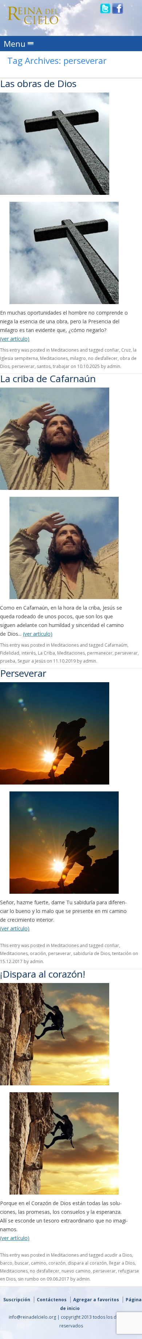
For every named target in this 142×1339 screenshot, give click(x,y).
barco (6, 1263)
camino (38, 1263)
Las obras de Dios (38, 83)
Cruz (126, 350)
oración (38, 953)
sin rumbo (28, 1279)
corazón (57, 1263)
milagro (78, 358)
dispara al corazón (87, 1263)
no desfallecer (103, 358)
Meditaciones (65, 350)
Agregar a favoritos (96, 1300)
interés (28, 653)
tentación (121, 953)
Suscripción (16, 1300)
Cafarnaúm (115, 645)
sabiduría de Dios (91, 953)
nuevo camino (76, 1271)
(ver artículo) (14, 338)
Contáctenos (52, 1300)
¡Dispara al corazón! (42, 973)
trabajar (61, 366)
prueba (7, 661)
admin (113, 366)
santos (44, 366)
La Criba (46, 653)
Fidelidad (9, 653)
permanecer (100, 653)
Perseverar (23, 673)
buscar (22, 1263)
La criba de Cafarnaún (48, 378)
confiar (111, 350)
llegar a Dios (122, 1263)
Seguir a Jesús (31, 661)
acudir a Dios (118, 1255)
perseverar (23, 366)
